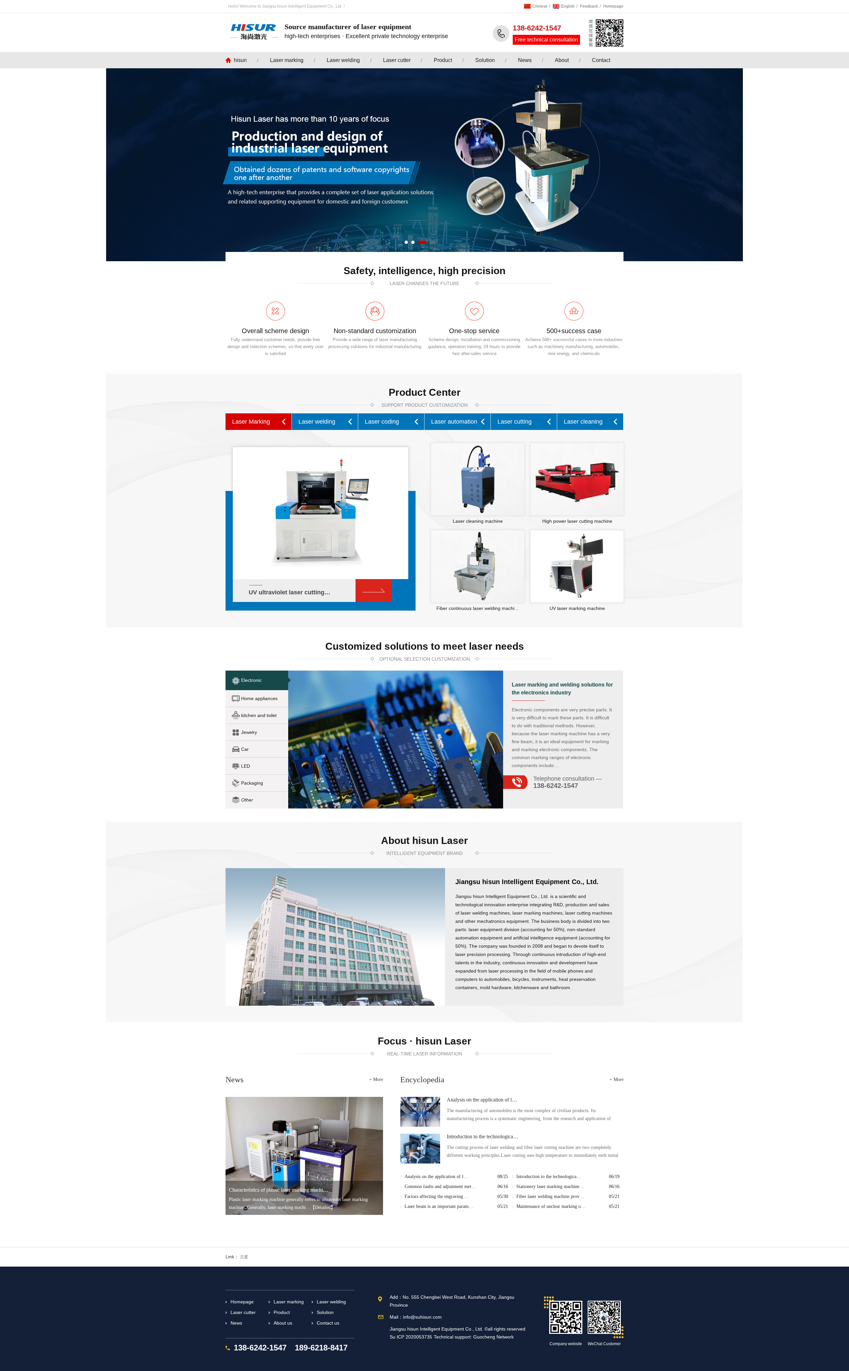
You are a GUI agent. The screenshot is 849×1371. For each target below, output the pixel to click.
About (562, 60)
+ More (376, 1079)
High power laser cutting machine (577, 521)
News (525, 60)
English (568, 6)
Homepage (613, 6)
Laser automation (454, 421)
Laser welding (343, 60)
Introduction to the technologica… (482, 1136)
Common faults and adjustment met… (440, 1186)
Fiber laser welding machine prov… (550, 1196)
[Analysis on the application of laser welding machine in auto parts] (420, 1112)
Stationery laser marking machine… (550, 1186)
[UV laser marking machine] (577, 566)
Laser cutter (397, 60)
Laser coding (382, 421)
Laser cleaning (583, 421)
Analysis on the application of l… (482, 1100)
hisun (240, 60)
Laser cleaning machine (478, 521)
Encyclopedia (422, 1079)
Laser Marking (251, 421)
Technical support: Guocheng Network (474, 1337)
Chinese (540, 6)
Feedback (589, 6)
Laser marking (286, 60)
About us (283, 1323)
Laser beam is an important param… (439, 1206)
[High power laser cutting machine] (577, 479)
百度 (244, 1257)
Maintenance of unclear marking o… (550, 1206)
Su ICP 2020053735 (411, 1337)
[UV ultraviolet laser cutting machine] (321, 511)
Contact (601, 60)
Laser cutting (514, 421)
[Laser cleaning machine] (477, 479)
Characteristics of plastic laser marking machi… (278, 1190)
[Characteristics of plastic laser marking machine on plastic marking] (304, 1156)
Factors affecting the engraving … (437, 1196)
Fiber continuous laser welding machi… (477, 608)
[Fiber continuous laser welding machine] (477, 566)
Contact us (328, 1323)
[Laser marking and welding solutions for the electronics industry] (395, 739)
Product (443, 60)
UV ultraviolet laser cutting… (289, 592)
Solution (485, 60)
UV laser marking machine (577, 608)
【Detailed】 (322, 1207)
